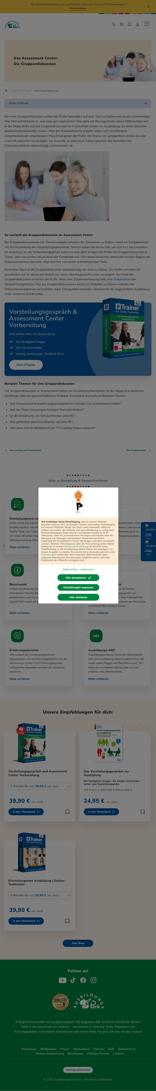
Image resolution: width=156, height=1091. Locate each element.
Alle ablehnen (78, 597)
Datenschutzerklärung (76, 546)
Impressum (87, 569)
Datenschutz (70, 569)
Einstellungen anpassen (78, 587)
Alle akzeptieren (75, 578)
